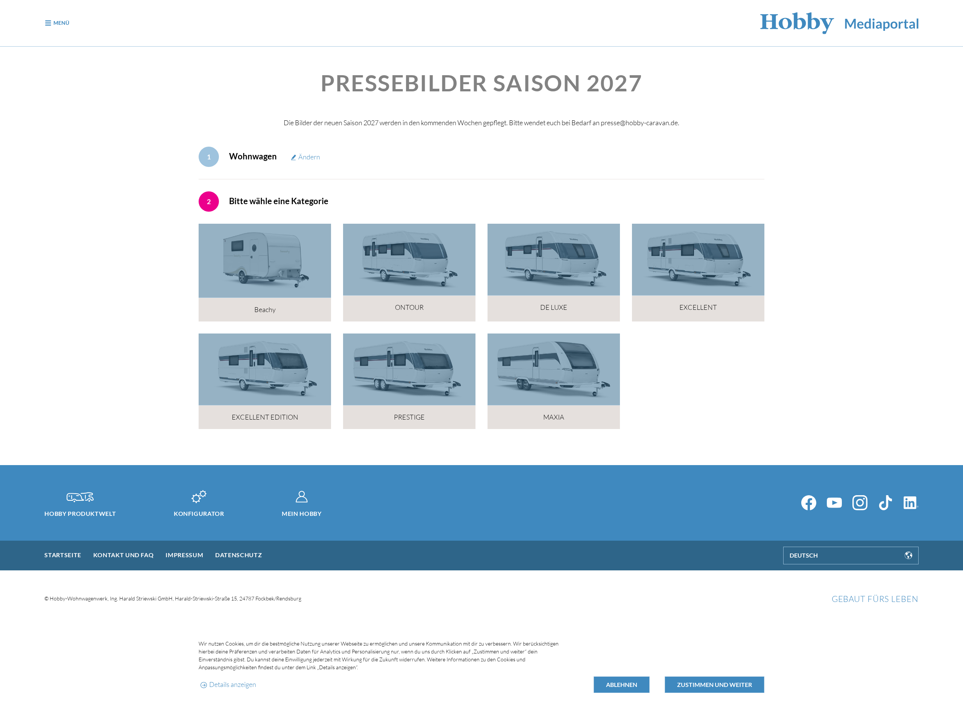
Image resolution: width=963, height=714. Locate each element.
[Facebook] (808, 502)
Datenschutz (238, 554)
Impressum (184, 554)
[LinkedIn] (911, 502)
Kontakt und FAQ (123, 554)
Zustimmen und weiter (714, 684)
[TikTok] (885, 502)
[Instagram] (859, 502)
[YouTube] (834, 502)
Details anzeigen (232, 684)
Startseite (62, 554)
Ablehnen (621, 684)
